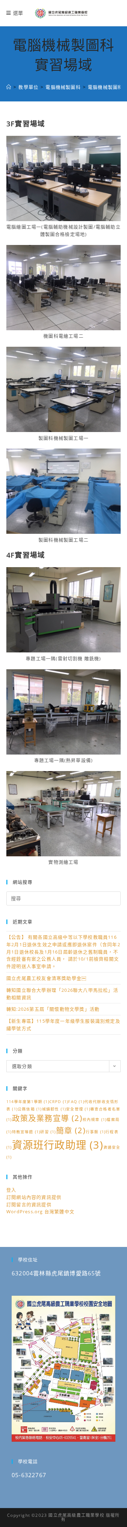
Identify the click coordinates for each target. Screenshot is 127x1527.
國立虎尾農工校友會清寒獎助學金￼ (46, 978)
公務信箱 (30, 1109)
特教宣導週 (26, 1131)
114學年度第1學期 (27, 1101)
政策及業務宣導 (47, 1118)
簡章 (71, 1130)
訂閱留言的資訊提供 (29, 1204)
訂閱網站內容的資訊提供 (33, 1197)
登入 (11, 1190)
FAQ (76, 1101)
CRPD (58, 1101)
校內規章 (95, 1119)
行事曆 (95, 1131)
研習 (48, 1131)
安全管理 (78, 1109)
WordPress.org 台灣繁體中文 (40, 1211)
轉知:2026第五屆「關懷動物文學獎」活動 (52, 1009)
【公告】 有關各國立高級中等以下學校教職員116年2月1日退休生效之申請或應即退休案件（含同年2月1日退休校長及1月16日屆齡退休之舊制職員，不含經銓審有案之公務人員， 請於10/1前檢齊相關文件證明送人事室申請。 (63, 951)
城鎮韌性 (54, 1109)
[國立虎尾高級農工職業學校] (8, 87)
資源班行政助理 (57, 1145)
